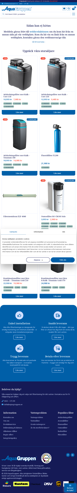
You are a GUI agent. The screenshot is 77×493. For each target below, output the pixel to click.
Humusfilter (63, 424)
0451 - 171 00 (23, 4)
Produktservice (9, 424)
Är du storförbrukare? (40, 428)
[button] (3, 14)
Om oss (6, 421)
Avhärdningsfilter (65, 417)
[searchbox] (37, 14)
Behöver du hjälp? (70, 489)
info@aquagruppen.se (11, 4)
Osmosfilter (62, 428)
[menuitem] (73, 14)
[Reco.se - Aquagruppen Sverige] (46, 458)
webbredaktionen (39, 31)
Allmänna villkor (10, 431)
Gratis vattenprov (38, 424)
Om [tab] (63, 232)
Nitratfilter (62, 434)
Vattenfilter (35, 421)
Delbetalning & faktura (12, 428)
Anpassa (37, 260)
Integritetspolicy (10, 438)
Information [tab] (38, 232)
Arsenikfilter (63, 421)
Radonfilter (62, 431)
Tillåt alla (62, 260)
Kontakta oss (8, 417)
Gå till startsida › (38, 42)
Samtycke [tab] (13, 232)
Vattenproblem (37, 417)
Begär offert (8, 434)
